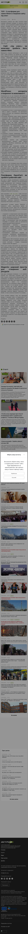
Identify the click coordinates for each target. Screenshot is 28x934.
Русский (14, 477)
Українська (14, 473)
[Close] (24, 454)
